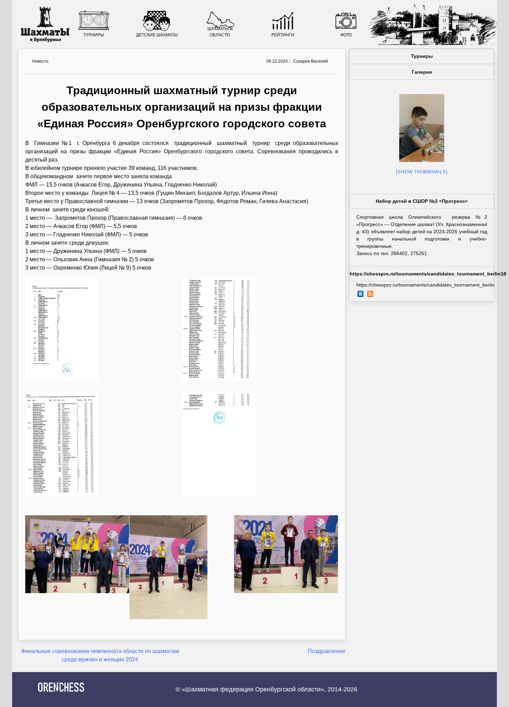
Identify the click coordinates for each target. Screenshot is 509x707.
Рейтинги (282, 35)
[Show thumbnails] (422, 171)
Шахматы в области (220, 31)
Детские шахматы (157, 35)
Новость (40, 61)
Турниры (93, 35)
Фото (346, 35)
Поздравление (327, 651)
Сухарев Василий (310, 61)
